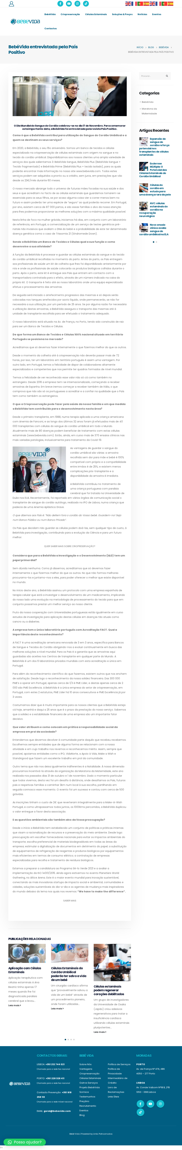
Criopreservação (70, 14)
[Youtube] (69, 4)
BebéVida (49, 14)
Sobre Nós (85, 1064)
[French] (134, 3)
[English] (128, 3)
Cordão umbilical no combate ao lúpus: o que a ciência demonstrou (157, 167)
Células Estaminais (96, 14)
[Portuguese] (140, 3)
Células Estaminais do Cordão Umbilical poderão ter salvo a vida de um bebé (26, 974)
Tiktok (140, 1112)
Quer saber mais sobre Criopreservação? (69, 546)
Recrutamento (87, 1105)
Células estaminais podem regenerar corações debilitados (66, 990)
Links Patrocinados (103, 1133)
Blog (82, 1115)
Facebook (140, 1104)
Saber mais (69, 900)
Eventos (156, 14)
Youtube (150, 1104)
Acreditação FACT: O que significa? (111, 970)
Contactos (50, 28)
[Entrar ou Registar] (11, 3)
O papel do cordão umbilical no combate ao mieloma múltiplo (160, 208)
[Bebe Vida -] (25, 21)
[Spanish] (146, 3)
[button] (65, 1039)
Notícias (142, 14)
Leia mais (14, 1008)
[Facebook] (60, 4)
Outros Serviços (88, 1082)
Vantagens (85, 1068)
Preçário (84, 1101)
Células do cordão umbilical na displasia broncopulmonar (160, 226)
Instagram (160, 1104)
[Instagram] (77, 4)
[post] (148, 141)
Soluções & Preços (122, 14)
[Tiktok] (86, 4)
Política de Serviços (119, 1064)
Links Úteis (113, 1096)
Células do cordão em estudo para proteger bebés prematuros (157, 145)
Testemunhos (87, 1096)
